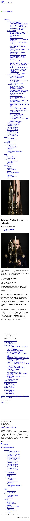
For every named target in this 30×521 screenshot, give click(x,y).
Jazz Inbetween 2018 (12, 127)
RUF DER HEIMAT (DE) (17, 25)
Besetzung (6, 230)
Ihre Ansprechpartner (12, 161)
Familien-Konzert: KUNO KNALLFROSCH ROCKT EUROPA (17, 58)
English (6, 165)
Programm (6, 19)
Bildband (9, 152)
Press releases (10, 173)
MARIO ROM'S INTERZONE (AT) (19, 91)
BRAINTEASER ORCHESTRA (18, 32)
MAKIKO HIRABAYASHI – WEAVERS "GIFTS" (18, 34)
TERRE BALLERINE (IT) (17, 76)
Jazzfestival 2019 (11, 125)
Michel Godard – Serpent (16, 83)
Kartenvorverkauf (11, 139)
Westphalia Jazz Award (13, 172)
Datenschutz (10, 164)
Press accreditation (11, 176)
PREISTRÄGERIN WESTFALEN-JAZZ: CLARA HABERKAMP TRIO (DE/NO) (19, 65)
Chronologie (10, 145)
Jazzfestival (7, 142)
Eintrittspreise (10, 138)
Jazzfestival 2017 (11, 128)
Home (2, 396)
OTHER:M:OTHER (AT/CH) (18, 108)
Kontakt (6, 159)
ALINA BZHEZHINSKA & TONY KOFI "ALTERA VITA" (19, 50)
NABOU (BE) (14, 107)
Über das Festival (11, 144)
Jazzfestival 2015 (11, 131)
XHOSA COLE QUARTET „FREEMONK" (17, 71)
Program (9, 166)
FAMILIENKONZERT (16, 121)
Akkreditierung (11, 158)
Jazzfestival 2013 (11, 134)
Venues (9, 171)
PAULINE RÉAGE (15, 62)
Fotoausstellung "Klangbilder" (14, 151)
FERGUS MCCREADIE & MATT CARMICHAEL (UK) (19, 110)
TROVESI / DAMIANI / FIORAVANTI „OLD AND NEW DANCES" (19, 39)
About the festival (11, 169)
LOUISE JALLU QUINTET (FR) (19, 103)
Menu (2, 1)
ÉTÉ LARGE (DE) (15, 113)
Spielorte (9, 141)
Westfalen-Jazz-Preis (12, 147)
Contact (9, 178)
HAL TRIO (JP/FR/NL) (16, 89)
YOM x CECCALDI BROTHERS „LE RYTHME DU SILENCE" (19, 68)
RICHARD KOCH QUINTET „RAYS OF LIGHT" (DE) (18, 28)
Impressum (10, 162)
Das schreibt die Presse (9, 229)
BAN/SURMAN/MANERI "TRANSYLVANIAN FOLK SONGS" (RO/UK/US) (18, 116)
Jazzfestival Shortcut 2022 (13, 123)
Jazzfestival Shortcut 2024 (13, 74)
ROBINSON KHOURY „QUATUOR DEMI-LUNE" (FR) (19, 23)
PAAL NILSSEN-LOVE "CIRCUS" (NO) (18, 363)
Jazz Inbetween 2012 (12, 135)
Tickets (5, 137)
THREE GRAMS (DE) (16, 96)
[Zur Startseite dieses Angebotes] (15, 17)
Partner (5, 154)
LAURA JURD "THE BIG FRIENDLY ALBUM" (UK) (17, 86)
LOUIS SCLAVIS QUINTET (18, 55)
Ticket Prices (10, 168)
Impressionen (10, 148)
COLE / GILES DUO (16, 60)
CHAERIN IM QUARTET (17, 45)
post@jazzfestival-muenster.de (8, 427)
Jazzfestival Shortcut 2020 (13, 124)
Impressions (10, 175)
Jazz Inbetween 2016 (12, 130)
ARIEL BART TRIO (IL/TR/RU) (19, 90)
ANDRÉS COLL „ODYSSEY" (18, 73)
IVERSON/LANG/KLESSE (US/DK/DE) (18, 358)
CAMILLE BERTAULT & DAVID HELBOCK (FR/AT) (19, 101)
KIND (12, 36)
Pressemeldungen (11, 156)
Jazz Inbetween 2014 (12, 132)
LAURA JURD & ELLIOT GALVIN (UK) (17, 93)
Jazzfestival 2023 (11, 84)
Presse (5, 155)
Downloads (10, 149)
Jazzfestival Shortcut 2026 (13, 21)
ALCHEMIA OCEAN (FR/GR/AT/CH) (16, 78)
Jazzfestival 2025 (11, 31)
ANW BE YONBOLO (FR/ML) (18, 26)
